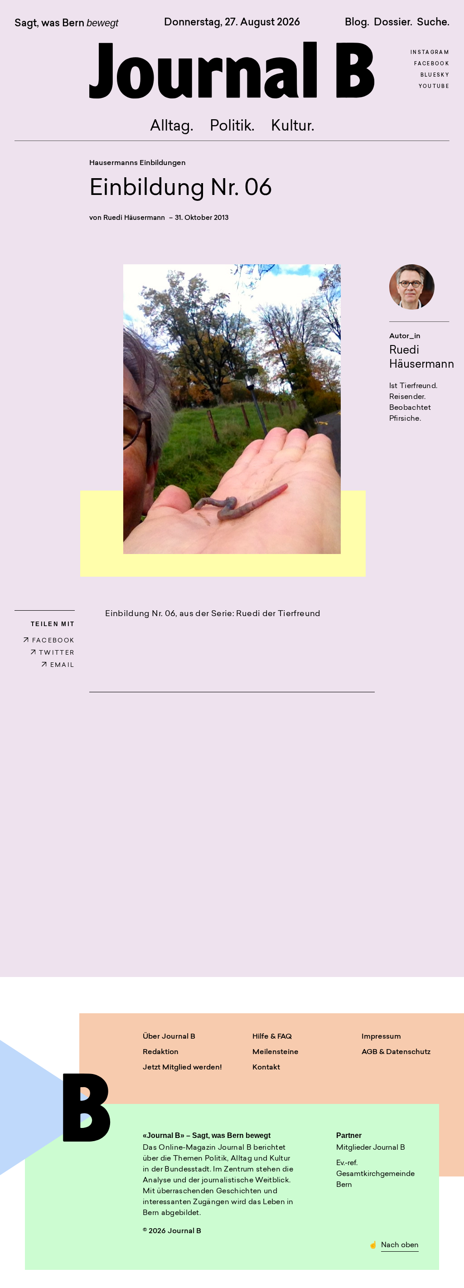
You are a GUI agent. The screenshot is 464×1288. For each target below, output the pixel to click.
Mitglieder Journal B (370, 1148)
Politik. (232, 127)
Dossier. (393, 22)
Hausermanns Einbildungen (137, 163)
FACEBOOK (53, 641)
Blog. (357, 22)
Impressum (381, 1036)
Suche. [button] (433, 22)
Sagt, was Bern (66, 23)
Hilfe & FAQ (272, 1036)
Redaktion (161, 1052)
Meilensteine (275, 1052)
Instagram (430, 52)
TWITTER (57, 653)
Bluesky (435, 75)
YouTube (434, 86)
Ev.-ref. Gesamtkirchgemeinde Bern (375, 1174)
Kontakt (266, 1067)
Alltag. (171, 127)
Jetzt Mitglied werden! (182, 1067)
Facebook (432, 64)
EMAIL (62, 665)
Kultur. (292, 127)
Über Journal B (169, 1036)
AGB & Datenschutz (396, 1052)
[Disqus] (231, 823)
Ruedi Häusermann (134, 218)
